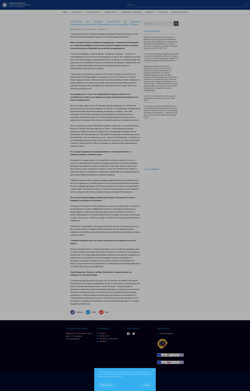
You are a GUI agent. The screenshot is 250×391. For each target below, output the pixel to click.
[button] (106, 385)
